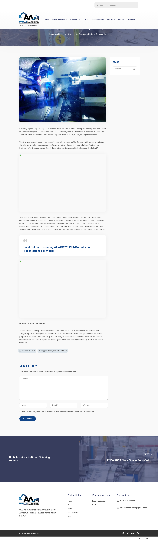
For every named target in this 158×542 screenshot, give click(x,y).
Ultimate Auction (151, 539)
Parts (86, 19)
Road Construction (99, 501)
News (33, 350)
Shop (69, 516)
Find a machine (58, 19)
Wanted (121, 19)
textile (64, 350)
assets (50, 350)
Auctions (111, 19)
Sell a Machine (97, 19)
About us (71, 505)
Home (46, 19)
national (56, 350)
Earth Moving (97, 505)
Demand (131, 19)
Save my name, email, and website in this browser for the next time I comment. (58, 411)
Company (74, 19)
